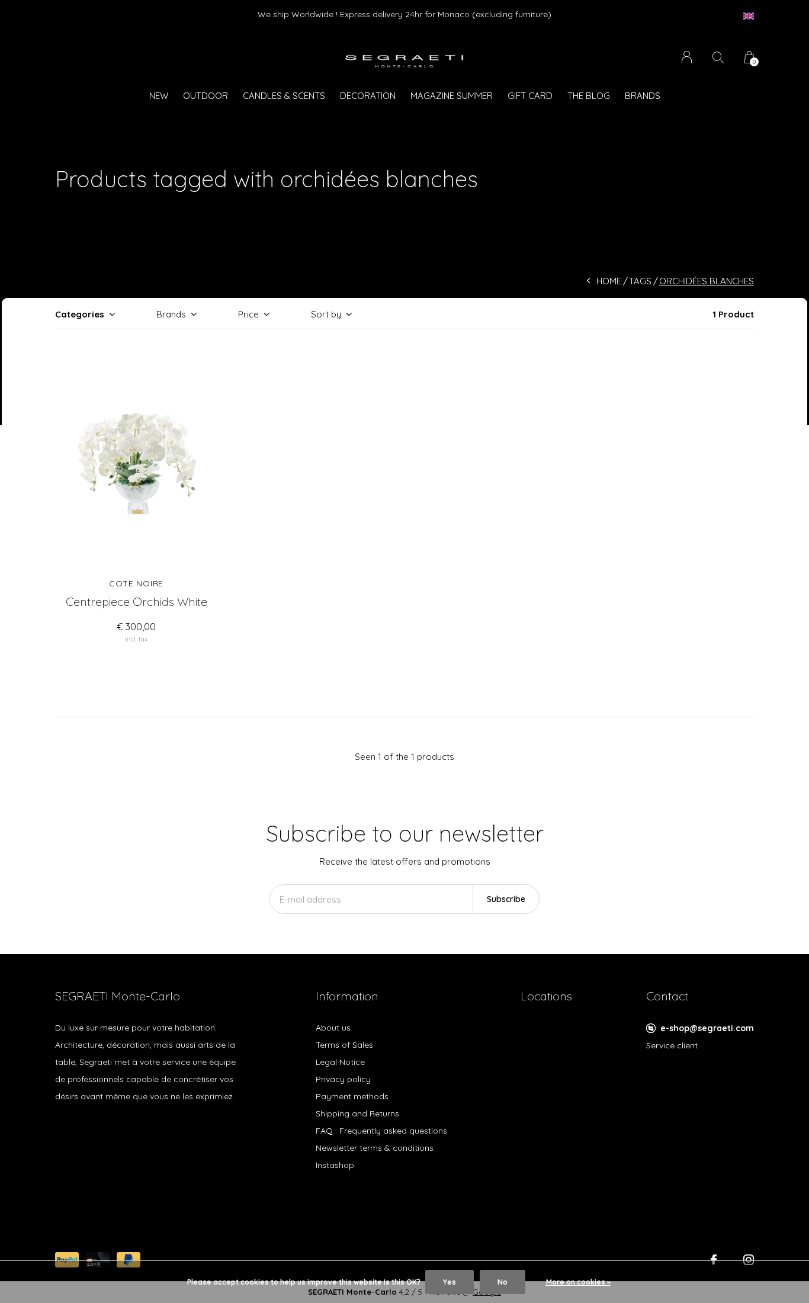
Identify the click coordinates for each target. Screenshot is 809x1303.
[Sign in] (687, 57)
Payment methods (352, 1096)
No (502, 1282)
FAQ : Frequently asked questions (381, 1130)
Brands (642, 95)
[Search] (718, 57)
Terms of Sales (344, 1044)
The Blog (588, 95)
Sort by (326, 314)
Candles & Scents (284, 95)
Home (608, 281)
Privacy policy (343, 1079)
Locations (546, 996)
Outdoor (205, 95)
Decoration (368, 95)
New (158, 95)
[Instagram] (748, 1260)
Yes (449, 1282)
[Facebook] (714, 1260)
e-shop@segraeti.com (707, 1028)
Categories (79, 314)
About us (333, 1027)
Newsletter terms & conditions (375, 1147)
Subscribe (506, 899)
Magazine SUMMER (451, 95)
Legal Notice (340, 1062)
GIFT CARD (530, 95)
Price (248, 314)
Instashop (335, 1165)
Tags (640, 281)
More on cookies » (578, 1282)
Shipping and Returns (357, 1113)
